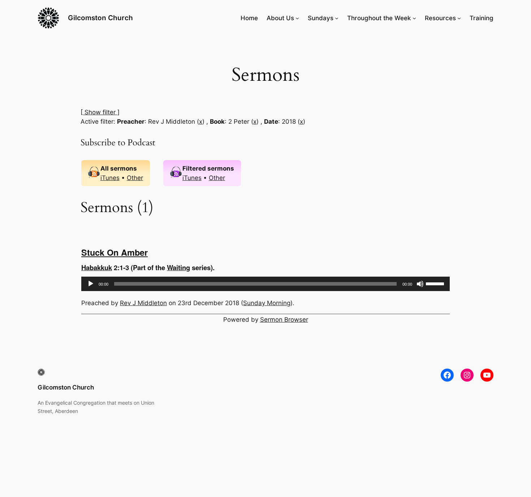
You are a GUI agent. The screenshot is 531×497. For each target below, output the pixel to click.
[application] (265, 284)
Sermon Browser (284, 319)
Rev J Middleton (143, 303)
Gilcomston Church (100, 17)
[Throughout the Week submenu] (414, 18)
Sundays (320, 18)
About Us (280, 18)
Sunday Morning (266, 303)
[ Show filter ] (100, 112)
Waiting (178, 267)
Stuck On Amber (114, 252)
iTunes (110, 177)
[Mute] (420, 283)
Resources (440, 18)
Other (135, 177)
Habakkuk (96, 267)
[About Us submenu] (297, 18)
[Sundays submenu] (336, 18)
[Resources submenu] (459, 18)
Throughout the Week (379, 18)
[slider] (436, 283)
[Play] (90, 283)
